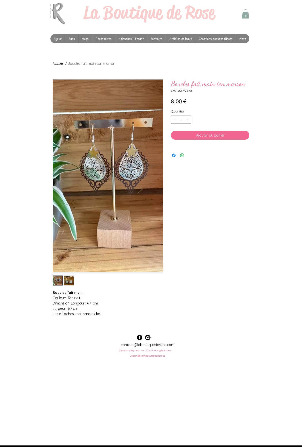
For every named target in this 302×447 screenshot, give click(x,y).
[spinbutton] (181, 120)
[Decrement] (174, 120)
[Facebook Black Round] (139, 337)
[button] (245, 14)
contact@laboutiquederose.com (147, 344)
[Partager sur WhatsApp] (182, 155)
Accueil (58, 63)
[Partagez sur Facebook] (173, 155)
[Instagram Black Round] (148, 337)
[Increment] (188, 120)
